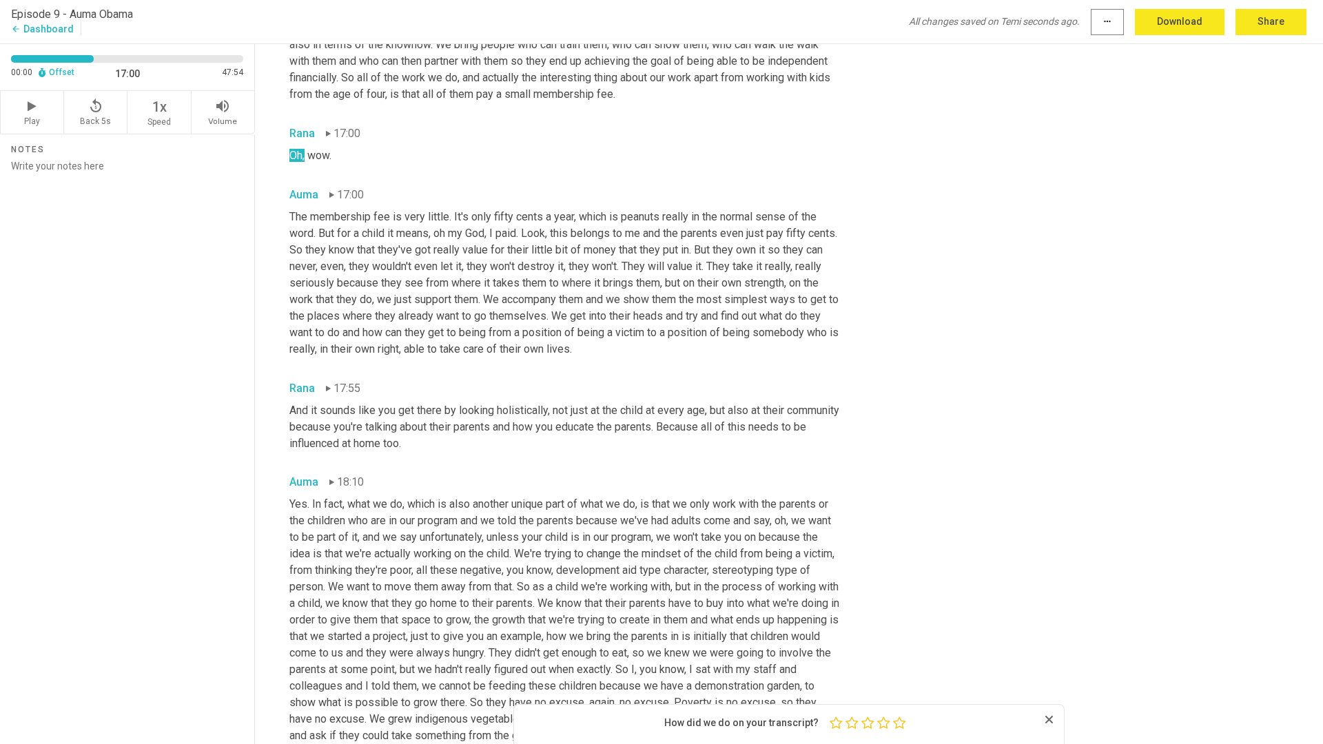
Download (1179, 21)
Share (1271, 21)
